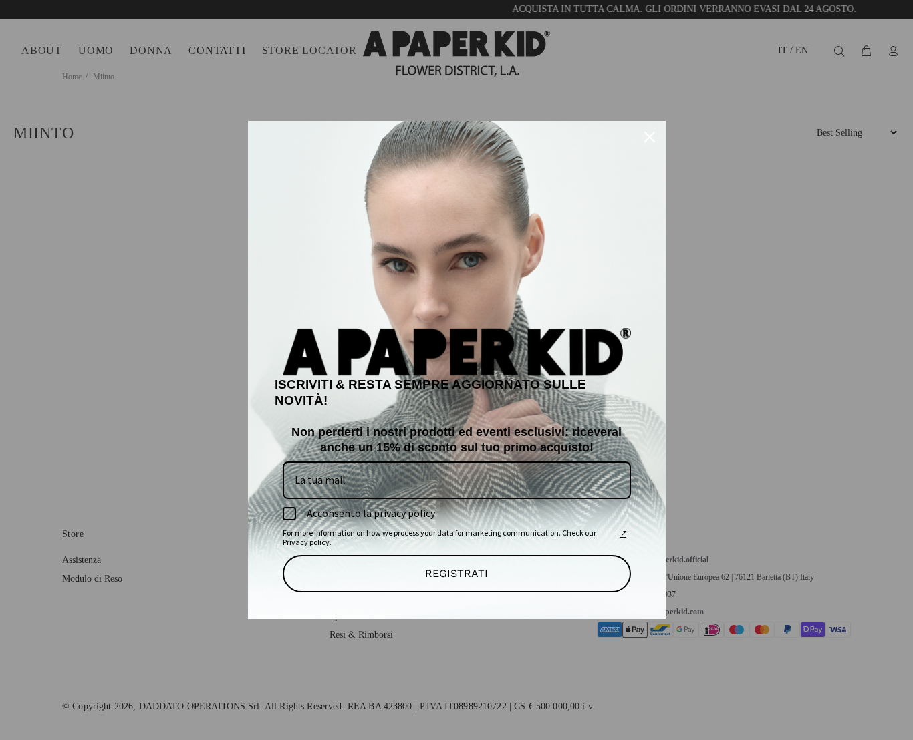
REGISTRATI (456, 573)
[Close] (650, 137)
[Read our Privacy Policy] (623, 534)
